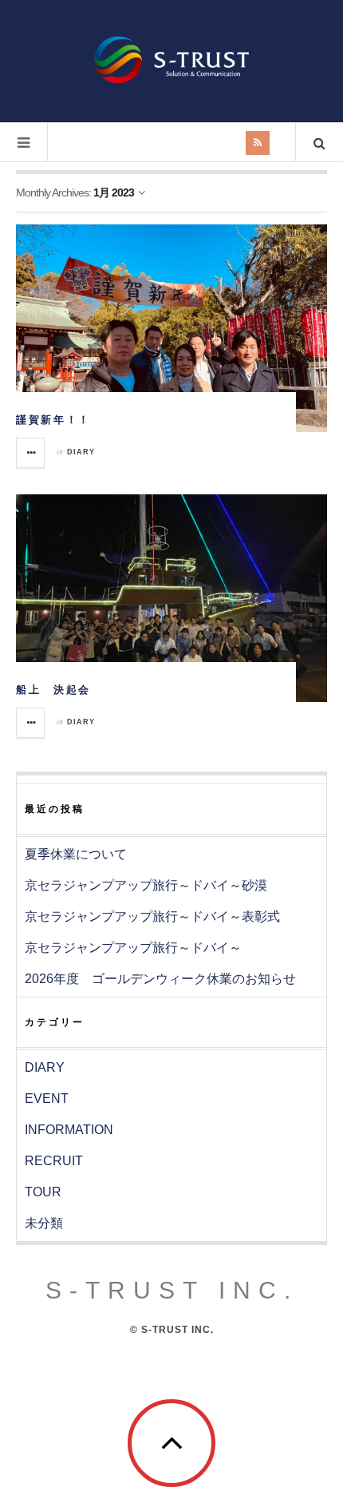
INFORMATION (69, 1129)
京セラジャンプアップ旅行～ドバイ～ (133, 947)
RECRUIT (54, 1161)
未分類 (44, 1223)
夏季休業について (76, 854)
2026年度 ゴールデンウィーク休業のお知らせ (160, 979)
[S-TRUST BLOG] (171, 59)
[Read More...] (31, 452)
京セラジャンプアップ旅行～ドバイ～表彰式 (152, 916)
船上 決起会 (53, 690)
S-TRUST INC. (171, 1290)
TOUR (43, 1192)
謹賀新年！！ (53, 420)
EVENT (47, 1098)
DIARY (81, 452)
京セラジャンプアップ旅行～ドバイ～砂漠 (146, 885)
